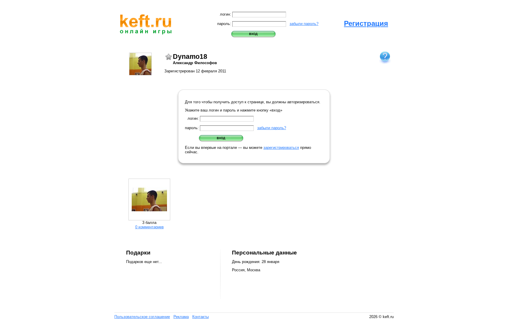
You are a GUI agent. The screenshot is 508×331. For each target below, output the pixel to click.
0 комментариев (149, 227)
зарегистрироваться (281, 147)
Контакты (200, 317)
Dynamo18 (190, 56)
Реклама (181, 317)
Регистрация (366, 23)
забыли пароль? (304, 23)
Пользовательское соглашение (142, 317)
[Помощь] (385, 57)
